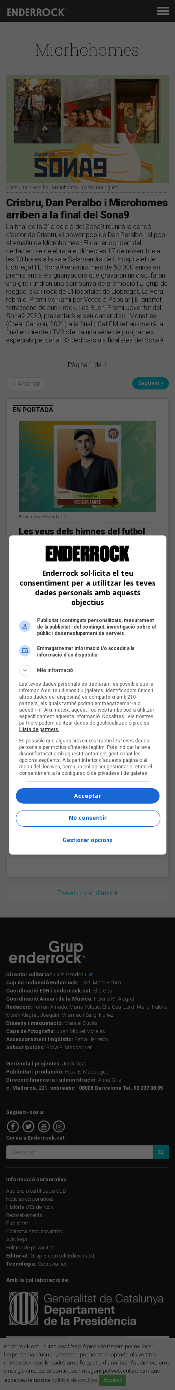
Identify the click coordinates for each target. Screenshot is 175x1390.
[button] (87, 670)
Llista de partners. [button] (39, 729)
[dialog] (87, 695)
